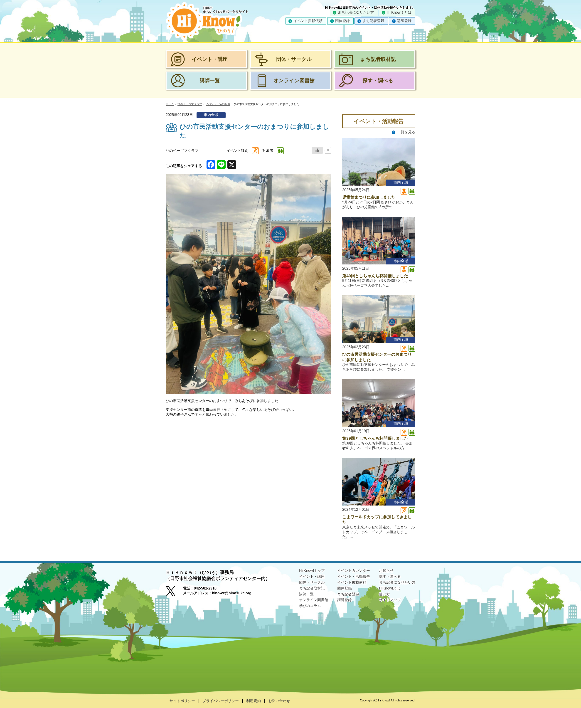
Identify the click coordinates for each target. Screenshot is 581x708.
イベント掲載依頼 (308, 21)
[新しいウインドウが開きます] (174, 592)
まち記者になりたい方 (356, 12)
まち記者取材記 (312, 588)
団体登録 (342, 21)
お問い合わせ (279, 701)
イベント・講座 (312, 576)
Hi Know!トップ (312, 570)
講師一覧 (306, 594)
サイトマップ (390, 600)
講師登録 (404, 21)
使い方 (384, 594)
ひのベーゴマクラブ (189, 104)
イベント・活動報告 (218, 104)
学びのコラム (310, 606)
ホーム (170, 104)
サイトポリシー (182, 701)
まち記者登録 (373, 21)
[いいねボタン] (317, 150)
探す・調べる (390, 576)
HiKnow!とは (389, 588)
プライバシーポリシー (220, 701)
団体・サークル (312, 582)
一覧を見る (406, 132)
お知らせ (386, 570)
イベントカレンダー (353, 570)
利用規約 (253, 701)
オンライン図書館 (313, 600)
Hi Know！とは (399, 12)
